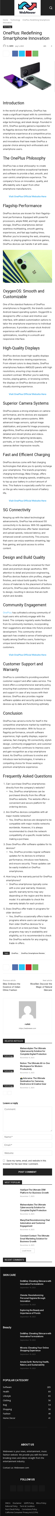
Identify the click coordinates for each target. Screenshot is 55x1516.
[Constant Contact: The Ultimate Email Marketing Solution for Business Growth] (10, 1239)
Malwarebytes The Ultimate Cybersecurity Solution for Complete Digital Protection (33, 1051)
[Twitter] (22, 54)
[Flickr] (27, 1488)
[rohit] (5, 45)
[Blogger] (13, 1488)
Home (5, 20)
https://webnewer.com (27, 1028)
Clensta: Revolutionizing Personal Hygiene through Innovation (32, 1298)
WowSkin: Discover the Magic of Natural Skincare (41, 987)
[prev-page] (5, 1093)
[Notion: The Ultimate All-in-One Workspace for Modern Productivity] (10, 1067)
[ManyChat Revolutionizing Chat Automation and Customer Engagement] (10, 1224)
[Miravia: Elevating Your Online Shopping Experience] (10, 1351)
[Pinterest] (29, 54)
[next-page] (9, 1093)
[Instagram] (35, 1488)
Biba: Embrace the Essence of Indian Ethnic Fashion (11, 987)
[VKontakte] (42, 1488)
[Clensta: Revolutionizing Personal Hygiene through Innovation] (10, 1299)
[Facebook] (15, 54)
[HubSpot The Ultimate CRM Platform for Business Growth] (10, 1193)
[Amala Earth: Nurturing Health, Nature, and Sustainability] (10, 1366)
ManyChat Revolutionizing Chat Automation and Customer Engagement (35, 1223)
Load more (26, 1250)
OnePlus (7, 612)
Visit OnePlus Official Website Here (27, 196)
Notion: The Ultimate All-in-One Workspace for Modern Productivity (35, 1066)
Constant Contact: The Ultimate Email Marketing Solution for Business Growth (34, 1239)
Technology (15, 20)
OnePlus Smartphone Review (33, 953)
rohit (11, 46)
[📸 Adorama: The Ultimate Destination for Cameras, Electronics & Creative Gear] (10, 1082)
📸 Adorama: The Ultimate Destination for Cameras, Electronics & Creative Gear (33, 1081)
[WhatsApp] (35, 54)
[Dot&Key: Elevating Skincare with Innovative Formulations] (10, 1285)
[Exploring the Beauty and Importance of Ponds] (10, 1314)
